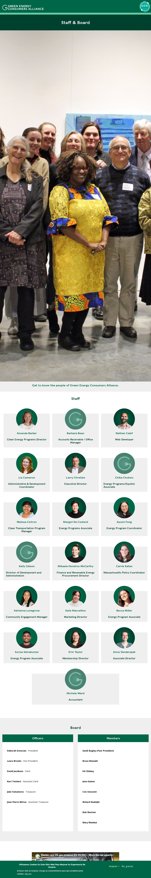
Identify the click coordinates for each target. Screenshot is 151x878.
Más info (28, 874)
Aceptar (113, 866)
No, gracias (127, 866)
